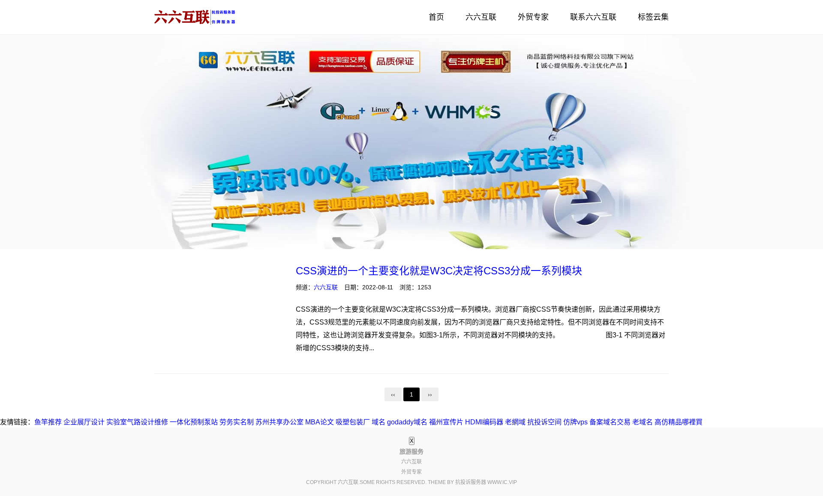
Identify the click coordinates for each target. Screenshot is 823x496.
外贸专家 (533, 17)
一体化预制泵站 (194, 422)
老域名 (642, 422)
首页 (436, 17)
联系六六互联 (593, 17)
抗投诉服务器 (470, 482)
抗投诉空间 (544, 422)
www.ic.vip (502, 482)
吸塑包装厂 (353, 422)
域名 (378, 422)
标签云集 (653, 17)
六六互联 (481, 17)
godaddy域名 (407, 422)
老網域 (515, 422)
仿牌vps (575, 422)
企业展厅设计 (84, 422)
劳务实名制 (236, 422)
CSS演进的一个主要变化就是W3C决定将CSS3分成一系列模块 (439, 271)
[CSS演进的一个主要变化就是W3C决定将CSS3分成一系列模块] (218, 312)
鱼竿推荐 (48, 422)
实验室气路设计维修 (137, 422)
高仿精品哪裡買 (679, 422)
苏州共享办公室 (279, 422)
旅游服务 (195, 17)
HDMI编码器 (484, 422)
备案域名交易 (610, 422)
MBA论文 (319, 422)
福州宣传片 (446, 422)
